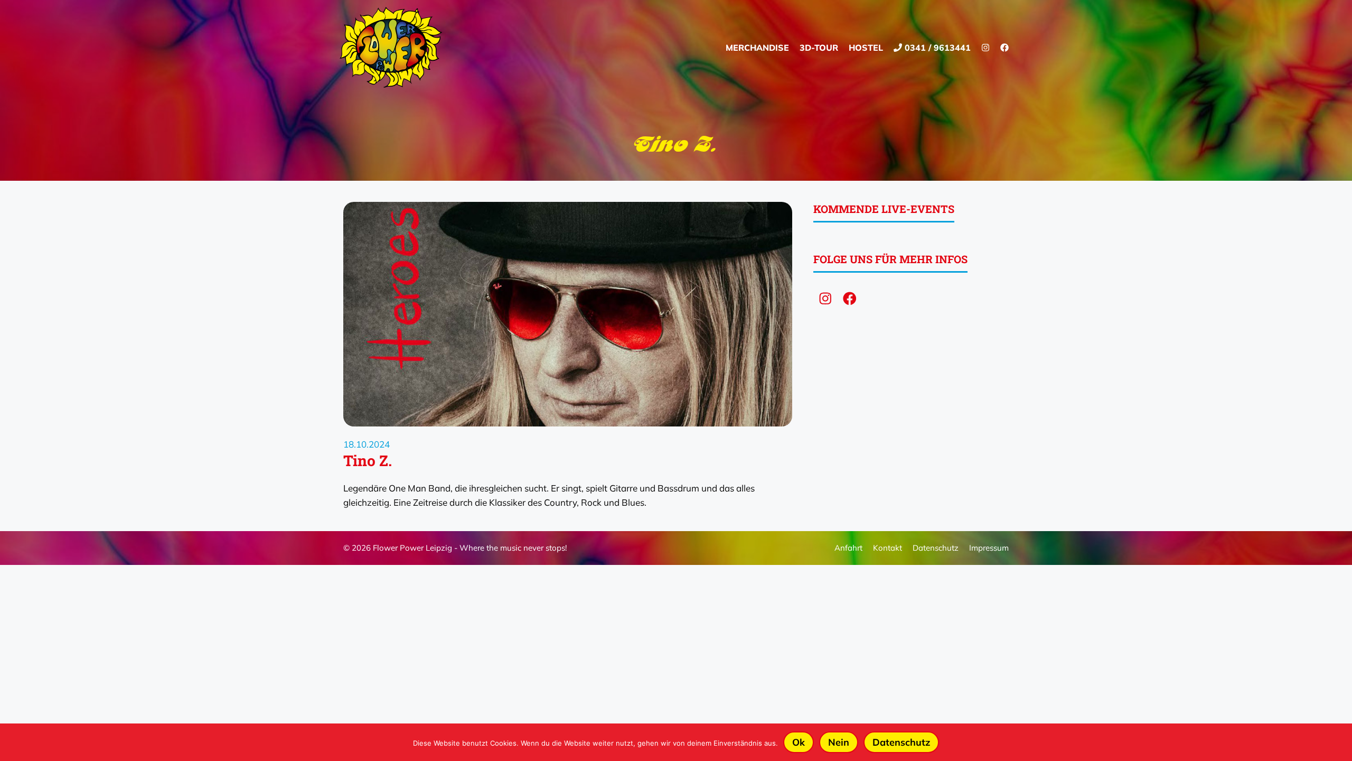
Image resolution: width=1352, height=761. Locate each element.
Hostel (866, 47)
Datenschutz (936, 548)
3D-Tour (819, 47)
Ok (798, 742)
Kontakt (887, 548)
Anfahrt (848, 548)
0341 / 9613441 (936, 47)
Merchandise (757, 47)
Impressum (989, 548)
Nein (838, 742)
